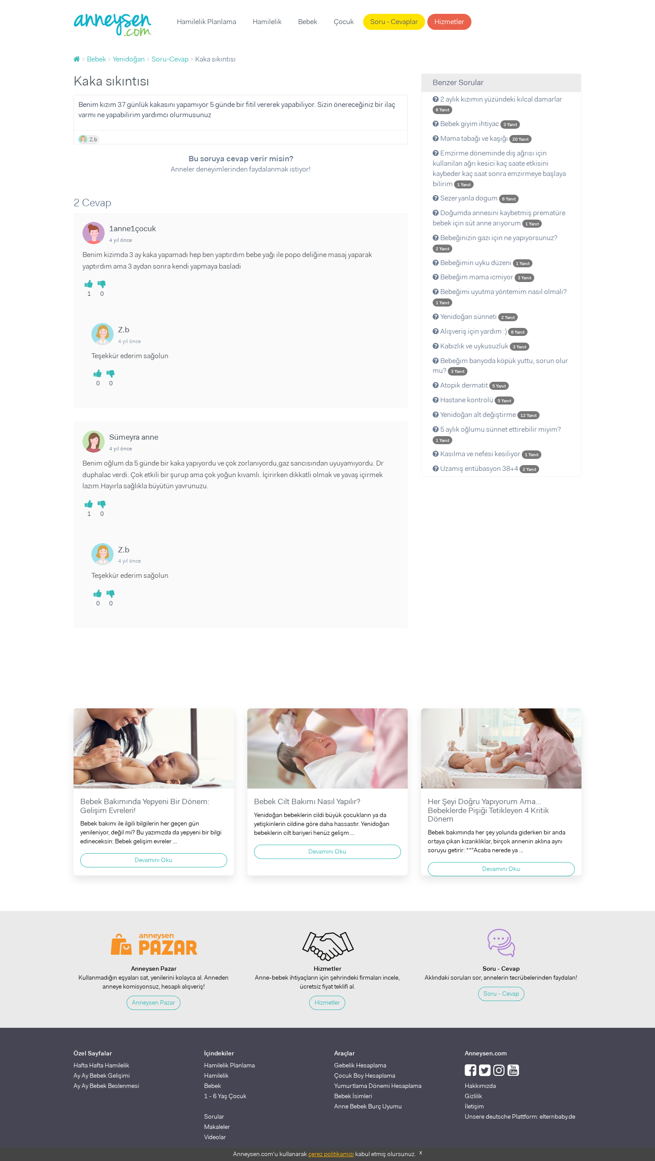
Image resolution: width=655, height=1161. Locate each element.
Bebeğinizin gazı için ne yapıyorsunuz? (496, 242)
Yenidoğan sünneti (477, 316)
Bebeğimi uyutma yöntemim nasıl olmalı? (501, 296)
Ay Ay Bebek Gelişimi (102, 1075)
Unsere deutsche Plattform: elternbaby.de (520, 1116)
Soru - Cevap (501, 993)
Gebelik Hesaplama (360, 1065)
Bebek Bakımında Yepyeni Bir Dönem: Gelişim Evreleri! (144, 806)
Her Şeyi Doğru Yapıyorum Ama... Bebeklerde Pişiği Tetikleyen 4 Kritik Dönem (488, 810)
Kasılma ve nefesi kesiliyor (488, 453)
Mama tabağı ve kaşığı (483, 138)
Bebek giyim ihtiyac (478, 123)
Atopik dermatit (472, 385)
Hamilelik (267, 21)
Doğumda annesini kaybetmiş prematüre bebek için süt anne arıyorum (499, 218)
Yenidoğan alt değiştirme (487, 414)
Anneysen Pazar (153, 1002)
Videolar (215, 1137)
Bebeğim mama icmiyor (485, 277)
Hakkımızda (480, 1086)
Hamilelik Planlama (206, 21)
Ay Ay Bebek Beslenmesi (106, 1086)
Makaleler (217, 1127)
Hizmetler (449, 21)
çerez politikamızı (331, 1154)
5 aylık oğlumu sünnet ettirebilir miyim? (498, 434)
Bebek (307, 21)
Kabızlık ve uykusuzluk (482, 346)
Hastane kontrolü (475, 400)
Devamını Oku (153, 860)
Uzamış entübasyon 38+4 (487, 468)
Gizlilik (473, 1096)
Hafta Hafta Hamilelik (101, 1065)
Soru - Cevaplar (394, 21)
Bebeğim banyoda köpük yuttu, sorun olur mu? (500, 366)
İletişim (474, 1106)
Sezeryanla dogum (477, 198)
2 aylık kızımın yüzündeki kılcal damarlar (499, 103)
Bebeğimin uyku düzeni (484, 262)
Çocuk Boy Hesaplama (364, 1075)
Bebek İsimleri (353, 1096)
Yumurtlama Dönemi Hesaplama (378, 1086)
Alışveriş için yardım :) (481, 331)
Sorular (214, 1116)
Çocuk (344, 21)
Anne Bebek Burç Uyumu (368, 1106)
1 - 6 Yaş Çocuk (225, 1096)
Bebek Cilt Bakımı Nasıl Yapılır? (307, 801)
